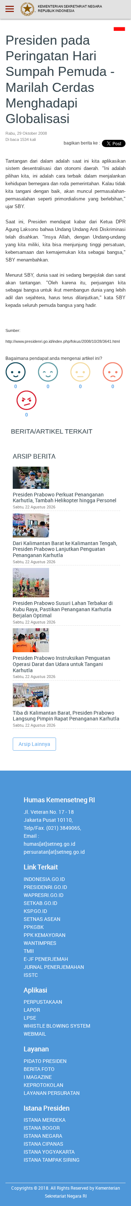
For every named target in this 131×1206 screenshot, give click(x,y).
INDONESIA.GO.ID (44, 879)
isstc (31, 974)
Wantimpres (40, 942)
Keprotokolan (43, 1084)
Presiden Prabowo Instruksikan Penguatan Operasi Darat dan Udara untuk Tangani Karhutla (61, 664)
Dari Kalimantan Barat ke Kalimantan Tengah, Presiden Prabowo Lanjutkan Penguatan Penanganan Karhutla (65, 549)
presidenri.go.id (45, 887)
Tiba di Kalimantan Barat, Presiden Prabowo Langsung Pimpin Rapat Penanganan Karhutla (66, 716)
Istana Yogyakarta (49, 1151)
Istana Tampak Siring (52, 1159)
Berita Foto (39, 1068)
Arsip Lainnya (34, 743)
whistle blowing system (57, 1025)
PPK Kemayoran (45, 934)
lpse (30, 1017)
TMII (29, 950)
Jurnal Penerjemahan (54, 966)
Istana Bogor (42, 1127)
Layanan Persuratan (52, 1092)
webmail (35, 1033)
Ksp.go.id (35, 910)
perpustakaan (43, 1001)
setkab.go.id (40, 903)
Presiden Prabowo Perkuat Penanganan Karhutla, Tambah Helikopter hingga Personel (64, 498)
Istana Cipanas (43, 1143)
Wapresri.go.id (43, 895)
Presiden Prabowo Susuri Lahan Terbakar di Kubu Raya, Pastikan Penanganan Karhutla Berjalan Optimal (63, 609)
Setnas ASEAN (42, 918)
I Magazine (38, 1076)
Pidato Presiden (45, 1060)
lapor (32, 1009)
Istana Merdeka (45, 1119)
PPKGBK (34, 926)
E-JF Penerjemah (46, 958)
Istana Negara (43, 1135)
